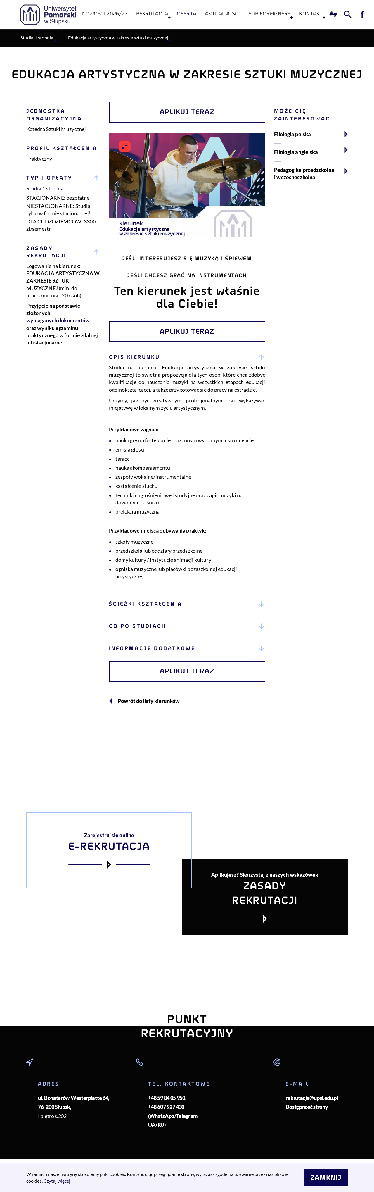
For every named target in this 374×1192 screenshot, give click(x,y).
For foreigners (269, 14)
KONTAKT (311, 14)
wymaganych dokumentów (57, 320)
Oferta (186, 14)
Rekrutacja (152, 14)
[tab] (187, 469)
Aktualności (222, 14)
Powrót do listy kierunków (149, 701)
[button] (187, 357)
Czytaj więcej (57, 1181)
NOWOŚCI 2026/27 (105, 14)
